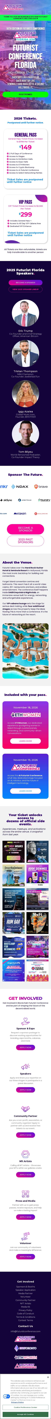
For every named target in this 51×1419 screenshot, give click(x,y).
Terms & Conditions (25, 1317)
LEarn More (25, 741)
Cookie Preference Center (25, 1407)
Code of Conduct (25, 1313)
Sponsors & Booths (25, 1287)
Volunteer (25, 1297)
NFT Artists (25, 1303)
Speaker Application (26, 1290)
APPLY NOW (25, 1090)
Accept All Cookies (25, 1414)
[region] (25, 1396)
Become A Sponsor (25, 529)
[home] (26, 7)
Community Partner (26, 1300)
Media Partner (25, 1293)
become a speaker (25, 283)
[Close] (48, 1377)
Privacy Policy (25, 1310)
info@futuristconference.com (25, 1331)
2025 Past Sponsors (25, 541)
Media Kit (25, 1307)
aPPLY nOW (25, 1047)
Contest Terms (25, 1320)
